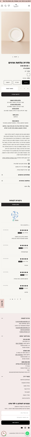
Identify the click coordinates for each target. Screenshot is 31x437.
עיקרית (17, 82)
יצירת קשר (27, 389)
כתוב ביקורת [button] (15, 204)
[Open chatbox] (3, 433)
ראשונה (8, 82)
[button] (24, 66)
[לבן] (28, 74)
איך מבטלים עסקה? (24, 332)
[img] (24, 230)
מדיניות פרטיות (26, 398)
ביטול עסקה (27, 386)
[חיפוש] (5, 5)
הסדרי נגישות (26, 395)
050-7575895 (19, 343)
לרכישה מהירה (15, 94)
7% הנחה (2, 303)
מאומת (16, 220)
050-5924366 (19, 355)
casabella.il (12, 433)
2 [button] (17, 299)
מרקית (26, 82)
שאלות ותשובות (26, 383)
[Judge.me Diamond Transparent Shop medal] (14, 214)
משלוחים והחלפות (25, 330)
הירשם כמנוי (15, 422)
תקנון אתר (27, 392)
